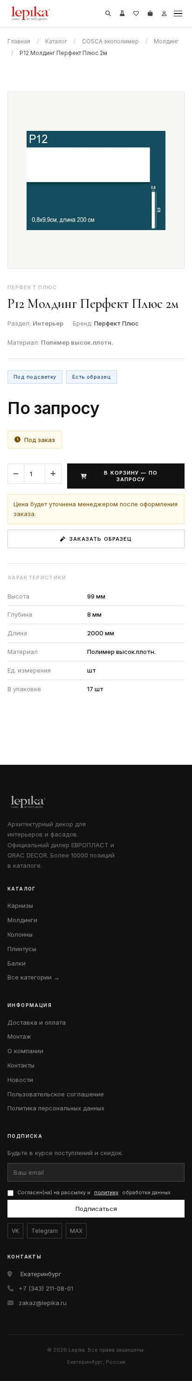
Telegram (44, 1230)
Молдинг (166, 41)
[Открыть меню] (178, 13)
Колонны (20, 934)
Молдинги (22, 920)
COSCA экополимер (110, 41)
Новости (20, 1079)
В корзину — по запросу (130, 476)
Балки (16, 963)
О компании (25, 1050)
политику (106, 1192)
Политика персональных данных (55, 1108)
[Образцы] (122, 13)
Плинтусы (21, 948)
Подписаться (96, 1208)
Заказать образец (100, 539)
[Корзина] (150, 13)
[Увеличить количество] (53, 473)
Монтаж (19, 1036)
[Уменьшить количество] (16, 473)
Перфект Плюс (116, 323)
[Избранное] (136, 13)
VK (15, 1230)
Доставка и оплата (36, 1022)
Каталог (56, 41)
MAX (76, 1230)
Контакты (20, 1065)
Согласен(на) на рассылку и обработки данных (94, 1192)
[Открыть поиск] (108, 13)
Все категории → (33, 977)
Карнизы (20, 905)
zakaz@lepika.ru (43, 1302)
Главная (18, 41)
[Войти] (164, 13)
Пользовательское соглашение (55, 1094)
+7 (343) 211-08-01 (46, 1288)
